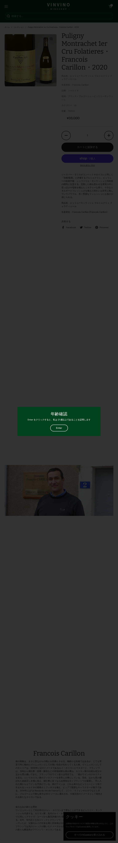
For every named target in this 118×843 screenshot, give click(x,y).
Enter (59, 428)
